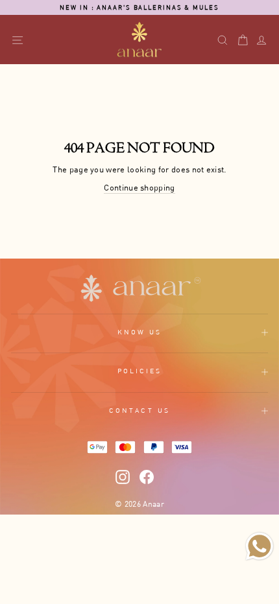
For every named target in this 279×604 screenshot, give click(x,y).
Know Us (139, 332)
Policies (139, 371)
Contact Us (139, 410)
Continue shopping (139, 187)
